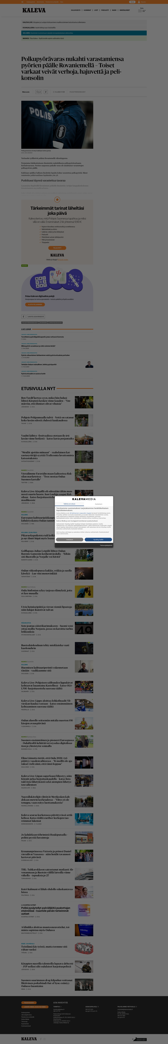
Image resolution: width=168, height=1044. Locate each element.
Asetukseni (98, 504)
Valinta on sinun (69, 504)
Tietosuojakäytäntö (106, 545)
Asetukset (69, 539)
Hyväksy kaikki (98, 539)
